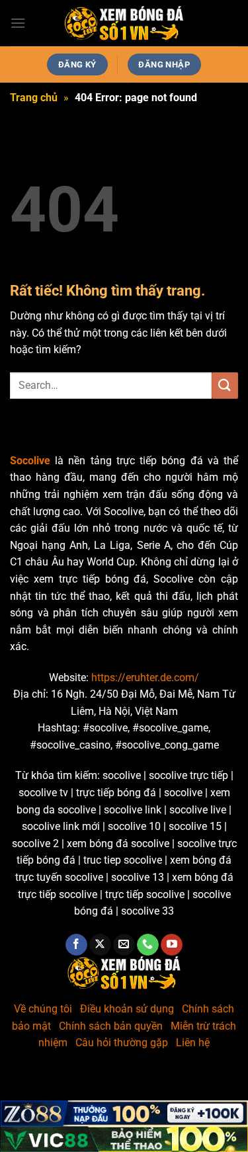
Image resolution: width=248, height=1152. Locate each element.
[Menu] (18, 23)
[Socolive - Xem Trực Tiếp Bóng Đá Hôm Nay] (124, 23)
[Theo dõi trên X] (100, 945)
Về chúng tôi (43, 1009)
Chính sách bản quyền (111, 1026)
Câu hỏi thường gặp (121, 1042)
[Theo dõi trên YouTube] (172, 945)
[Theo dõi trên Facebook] (76, 945)
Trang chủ (34, 97)
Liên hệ (193, 1042)
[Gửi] (225, 385)
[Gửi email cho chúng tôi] (124, 945)
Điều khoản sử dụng (127, 1009)
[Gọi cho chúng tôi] (148, 945)
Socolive (30, 460)
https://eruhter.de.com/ (145, 677)
